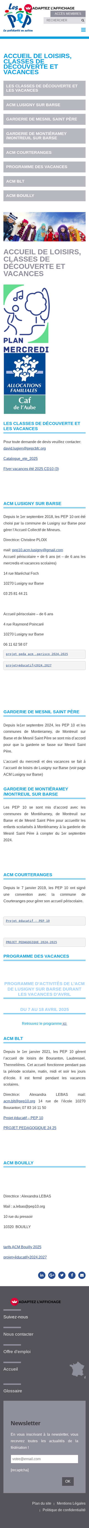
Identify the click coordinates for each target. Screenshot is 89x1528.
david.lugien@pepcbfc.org (24, 448)
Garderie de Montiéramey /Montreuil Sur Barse (36, 135)
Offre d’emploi (17, 1351)
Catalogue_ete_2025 (20, 459)
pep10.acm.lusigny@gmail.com (37, 550)
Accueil (10, 1369)
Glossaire (12, 1390)
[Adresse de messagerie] (82, 1275)
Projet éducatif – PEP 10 (23, 1118)
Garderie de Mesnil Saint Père (41, 119)
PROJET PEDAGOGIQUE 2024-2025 (31, 942)
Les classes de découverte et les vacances (42, 88)
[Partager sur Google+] (51, 1275)
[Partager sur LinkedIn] (41, 1275)
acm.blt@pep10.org (19, 1101)
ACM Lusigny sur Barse (33, 105)
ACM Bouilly (20, 195)
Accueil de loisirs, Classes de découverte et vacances (37, 64)
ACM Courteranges (29, 152)
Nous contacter (18, 1334)
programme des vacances (36, 166)
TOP (78, 1521)
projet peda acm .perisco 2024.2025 (37, 654)
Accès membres (68, 13)
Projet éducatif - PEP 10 (28, 920)
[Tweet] (61, 1275)
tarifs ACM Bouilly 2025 (22, 1247)
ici (64, 1023)
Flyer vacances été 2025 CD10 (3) (31, 469)
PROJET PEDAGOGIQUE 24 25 (29, 1128)
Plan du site (41, 1503)
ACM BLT (15, 181)
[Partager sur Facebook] (72, 1275)
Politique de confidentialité (64, 1510)
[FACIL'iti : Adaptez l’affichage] (52, 7)
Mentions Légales (71, 1503)
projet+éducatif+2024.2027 (29, 665)
